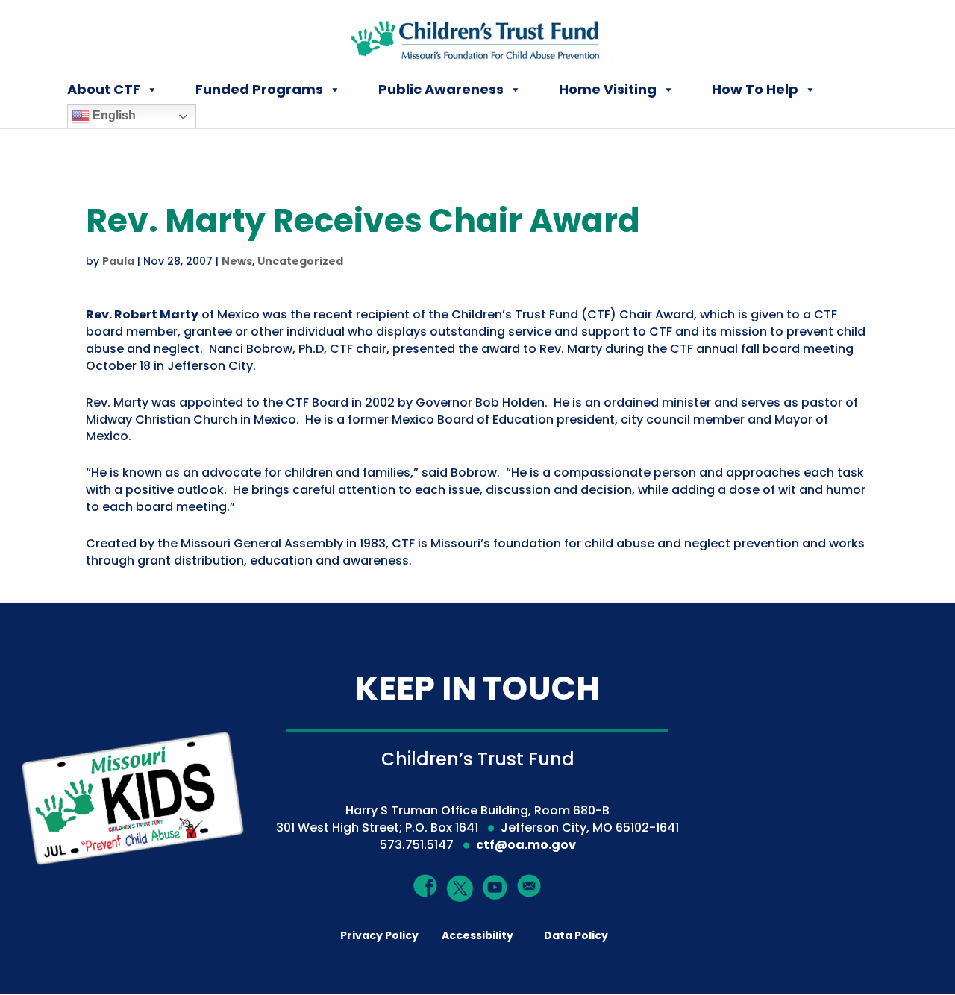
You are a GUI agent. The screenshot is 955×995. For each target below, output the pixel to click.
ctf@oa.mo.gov (526, 844)
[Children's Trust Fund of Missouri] (478, 36)
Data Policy (576, 935)
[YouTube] (495, 886)
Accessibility (477, 935)
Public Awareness (441, 89)
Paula (118, 261)
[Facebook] (425, 885)
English (113, 115)
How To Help (755, 89)
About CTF (103, 89)
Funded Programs (259, 89)
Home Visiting (608, 89)
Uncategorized (300, 261)
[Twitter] (460, 888)
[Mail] (529, 885)
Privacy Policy (379, 935)
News (237, 261)
